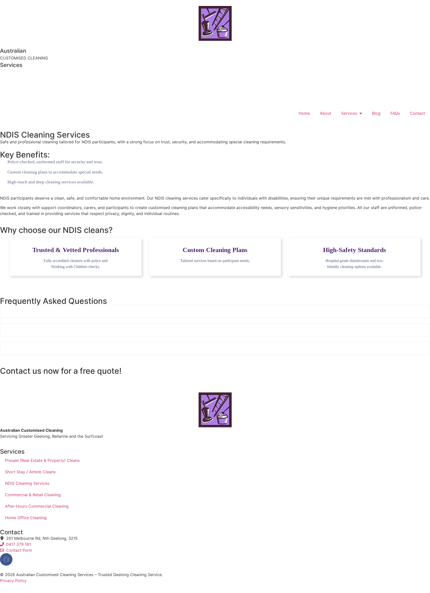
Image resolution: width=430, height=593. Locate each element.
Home (304, 113)
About (325, 113)
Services (349, 113)
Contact (417, 113)
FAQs (395, 113)
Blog (376, 113)
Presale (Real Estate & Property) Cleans (42, 460)
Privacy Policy (13, 580)
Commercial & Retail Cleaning (33, 494)
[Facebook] (6, 559)
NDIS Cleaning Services (27, 483)
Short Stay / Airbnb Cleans (30, 471)
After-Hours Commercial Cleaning (37, 506)
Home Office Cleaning (26, 517)
